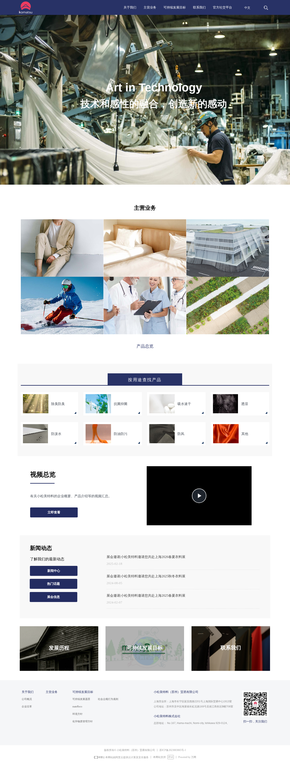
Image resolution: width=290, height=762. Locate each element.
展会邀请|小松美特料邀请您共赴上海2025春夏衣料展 (146, 595)
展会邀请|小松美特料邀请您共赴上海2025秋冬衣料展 (146, 576)
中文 (247, 7)
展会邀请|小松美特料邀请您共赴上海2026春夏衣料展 (146, 557)
